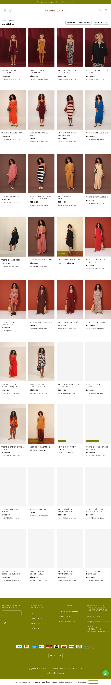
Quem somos (36, 618)
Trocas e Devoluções (67, 621)
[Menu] (5, 11)
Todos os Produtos (38, 623)
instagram (35, 628)
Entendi (93, 682)
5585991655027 (93, 617)
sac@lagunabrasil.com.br (98, 622)
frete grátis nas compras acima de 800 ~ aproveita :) (55, 2)
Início (4, 20)
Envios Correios (65, 616)
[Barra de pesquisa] (10, 11)
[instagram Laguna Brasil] (4, 623)
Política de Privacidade (68, 611)
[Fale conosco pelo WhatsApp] (105, 673)
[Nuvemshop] (56, 673)
